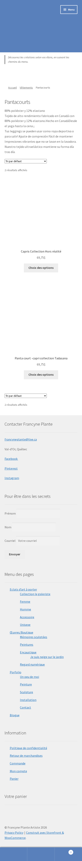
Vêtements (26, 87)
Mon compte (18, 771)
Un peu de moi (29, 677)
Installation (28, 700)
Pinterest (11, 468)
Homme (25, 609)
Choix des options (41, 268)
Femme (25, 602)
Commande (17, 763)
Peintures (26, 644)
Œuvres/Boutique (21, 632)
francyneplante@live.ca (21, 439)
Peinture (26, 684)
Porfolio (15, 672)
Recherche (41, 854)
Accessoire (27, 617)
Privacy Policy (14, 833)
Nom (8, 527)
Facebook (11, 459)
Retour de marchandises (26, 756)
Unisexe (25, 625)
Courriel (10, 541)
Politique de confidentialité (28, 748)
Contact (25, 707)
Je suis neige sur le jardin (47, 657)
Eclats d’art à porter (23, 589)
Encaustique (28, 652)
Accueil (12, 87)
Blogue (15, 715)
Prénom (10, 513)
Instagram (12, 478)
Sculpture (26, 692)
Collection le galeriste (35, 594)
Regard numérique (32, 664)
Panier (14, 779)
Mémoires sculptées (33, 637)
